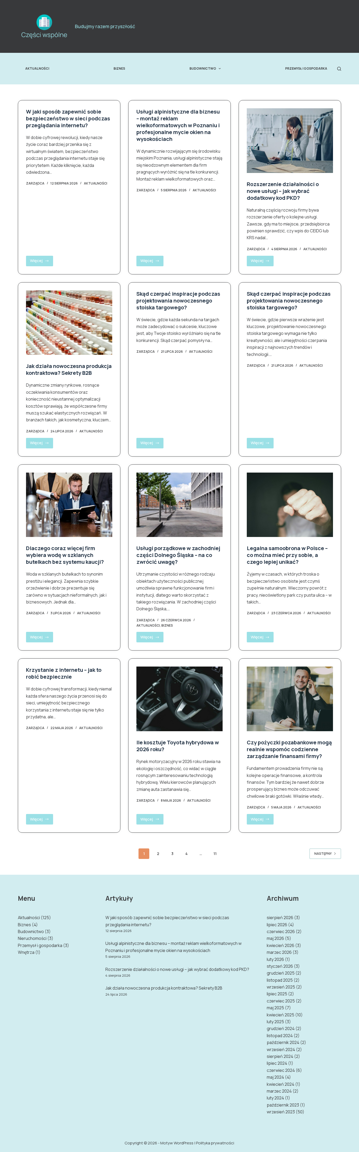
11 (215, 853)
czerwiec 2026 (281, 931)
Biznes (119, 68)
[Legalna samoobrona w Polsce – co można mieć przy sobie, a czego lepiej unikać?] (290, 505)
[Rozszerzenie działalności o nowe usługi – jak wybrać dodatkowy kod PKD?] (290, 140)
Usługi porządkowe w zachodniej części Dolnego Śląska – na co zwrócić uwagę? (178, 555)
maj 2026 (275, 938)
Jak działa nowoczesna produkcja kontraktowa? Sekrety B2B (69, 369)
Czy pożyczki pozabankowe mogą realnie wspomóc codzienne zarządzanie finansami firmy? (289, 749)
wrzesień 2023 (281, 1112)
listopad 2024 (280, 1035)
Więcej (41, 262)
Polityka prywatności (215, 1143)
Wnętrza (26, 952)
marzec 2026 (279, 952)
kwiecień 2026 (280, 945)
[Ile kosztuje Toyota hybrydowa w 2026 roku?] (179, 699)
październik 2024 (283, 1042)
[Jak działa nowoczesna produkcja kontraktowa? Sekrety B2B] (69, 322)
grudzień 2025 (281, 973)
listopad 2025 (280, 980)
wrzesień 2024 (281, 1049)
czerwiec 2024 (281, 1070)
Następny (323, 853)
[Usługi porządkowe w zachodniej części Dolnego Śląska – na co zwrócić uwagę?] (179, 505)
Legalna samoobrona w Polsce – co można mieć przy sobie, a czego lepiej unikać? (287, 555)
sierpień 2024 (280, 1056)
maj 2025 (275, 1008)
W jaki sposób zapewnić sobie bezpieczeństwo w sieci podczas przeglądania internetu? (68, 118)
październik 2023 (283, 1105)
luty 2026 (275, 959)
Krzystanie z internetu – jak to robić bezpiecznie (63, 673)
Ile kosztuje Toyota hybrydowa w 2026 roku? (177, 746)
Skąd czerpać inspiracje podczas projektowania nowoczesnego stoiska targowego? (178, 300)
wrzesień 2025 (281, 987)
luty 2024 (275, 1098)
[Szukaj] (339, 69)
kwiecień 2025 (280, 1015)
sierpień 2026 (280, 917)
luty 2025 (275, 1022)
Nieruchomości (32, 938)
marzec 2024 (279, 1091)
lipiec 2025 (277, 994)
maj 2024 (275, 1077)
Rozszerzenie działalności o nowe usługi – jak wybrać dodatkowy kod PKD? (283, 191)
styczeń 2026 (280, 966)
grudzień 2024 (281, 1028)
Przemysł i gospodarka (306, 68)
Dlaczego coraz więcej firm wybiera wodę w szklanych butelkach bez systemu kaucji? (65, 555)
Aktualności (37, 68)
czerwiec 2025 (281, 1001)
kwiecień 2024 (280, 1084)
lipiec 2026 (277, 925)
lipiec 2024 (277, 1063)
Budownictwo (202, 68)
